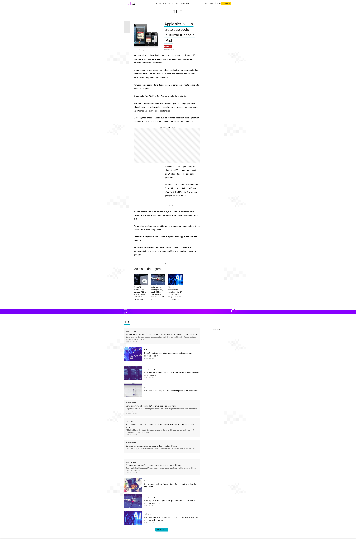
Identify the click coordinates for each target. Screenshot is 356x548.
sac (206, 3)
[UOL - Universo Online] (133, 4)
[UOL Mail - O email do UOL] (211, 3)
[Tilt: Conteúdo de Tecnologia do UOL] (129, 3)
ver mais (160, 529)
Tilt (178, 11)
